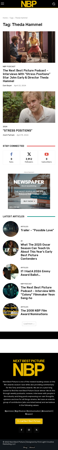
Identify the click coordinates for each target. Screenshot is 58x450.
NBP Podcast (9, 66)
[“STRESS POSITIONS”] (29, 107)
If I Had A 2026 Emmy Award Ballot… (35, 273)
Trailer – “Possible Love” (37, 230)
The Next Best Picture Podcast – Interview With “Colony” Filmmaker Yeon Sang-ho (38, 293)
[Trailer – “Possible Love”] (11, 229)
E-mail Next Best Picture (29, 421)
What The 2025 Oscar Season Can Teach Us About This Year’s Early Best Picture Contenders (36, 251)
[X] (36, 430)
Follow (29, 153)
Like (11, 153)
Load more (28, 324)
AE (22, 241)
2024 (5, 126)
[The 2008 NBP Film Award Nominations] (11, 311)
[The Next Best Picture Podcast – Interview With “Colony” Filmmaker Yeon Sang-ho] (11, 291)
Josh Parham (8, 135)
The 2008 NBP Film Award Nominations (34, 312)
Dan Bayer (7, 85)
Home (5, 18)
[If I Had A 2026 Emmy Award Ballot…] (11, 272)
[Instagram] (29, 430)
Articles (24, 226)
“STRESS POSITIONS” (17, 130)
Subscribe (46, 153)
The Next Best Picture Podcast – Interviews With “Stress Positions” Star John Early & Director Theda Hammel (26, 76)
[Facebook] (21, 430)
